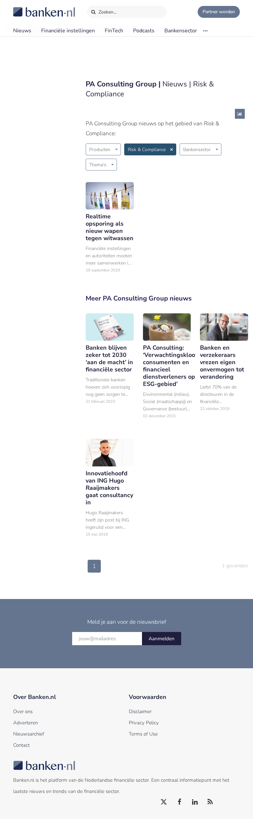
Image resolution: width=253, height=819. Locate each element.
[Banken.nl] (28, 7)
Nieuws (22, 30)
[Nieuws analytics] (240, 114)
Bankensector (180, 30)
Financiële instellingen (68, 30)
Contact (21, 745)
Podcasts (144, 30)
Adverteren (25, 722)
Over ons (23, 711)
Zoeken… (107, 12)
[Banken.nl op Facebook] (179, 802)
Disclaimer (140, 711)
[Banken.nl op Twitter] (164, 802)
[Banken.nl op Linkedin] (195, 802)
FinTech (114, 30)
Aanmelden (162, 638)
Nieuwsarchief (28, 734)
